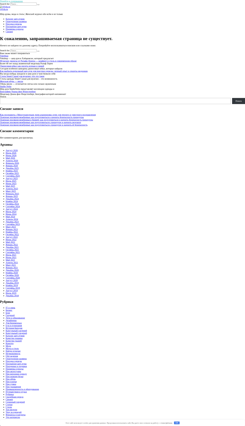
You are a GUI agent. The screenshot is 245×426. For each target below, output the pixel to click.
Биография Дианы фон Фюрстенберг (18, 91)
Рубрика (10, 394)
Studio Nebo (5, 86)
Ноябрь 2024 (12, 201)
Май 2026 (10, 158)
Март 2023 (11, 227)
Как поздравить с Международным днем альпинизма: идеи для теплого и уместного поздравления (48, 115)
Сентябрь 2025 (13, 176)
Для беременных (14, 323)
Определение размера (16, 21)
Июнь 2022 (11, 239)
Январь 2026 (12, 166)
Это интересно (13, 417)
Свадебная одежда (14, 397)
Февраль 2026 (12, 163)
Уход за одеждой (14, 412)
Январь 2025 (12, 196)
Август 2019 (12, 290)
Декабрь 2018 (12, 295)
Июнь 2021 (11, 257)
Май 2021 (10, 260)
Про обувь (11, 379)
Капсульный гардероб (16, 330)
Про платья (11, 381)
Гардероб (10, 315)
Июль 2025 (11, 181)
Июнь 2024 (11, 214)
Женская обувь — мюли (11, 81)
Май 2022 (10, 242)
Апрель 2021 (12, 262)
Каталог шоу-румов (15, 19)
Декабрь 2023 (12, 222)
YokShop (4, 56)
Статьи (9, 404)
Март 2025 (11, 191)
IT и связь (10, 308)
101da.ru (4, 9)
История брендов (14, 328)
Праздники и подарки (16, 366)
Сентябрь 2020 (13, 278)
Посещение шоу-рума (16, 26)
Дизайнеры (11, 320)
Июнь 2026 (11, 155)
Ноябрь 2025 (12, 171)
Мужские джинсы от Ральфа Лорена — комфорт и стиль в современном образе (38, 61)
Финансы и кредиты (16, 415)
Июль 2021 (11, 255)
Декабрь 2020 (12, 270)
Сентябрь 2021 (13, 252)
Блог (8, 313)
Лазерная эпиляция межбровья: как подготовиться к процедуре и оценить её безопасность (43, 125)
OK (177, 423)
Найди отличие (13, 351)
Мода (8, 346)
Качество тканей (14, 341)
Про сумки (11, 384)
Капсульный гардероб (16, 333)
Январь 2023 (12, 229)
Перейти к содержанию (11, 1)
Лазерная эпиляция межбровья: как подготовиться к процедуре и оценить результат (40, 122)
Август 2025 (12, 178)
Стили (9, 407)
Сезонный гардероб (15, 402)
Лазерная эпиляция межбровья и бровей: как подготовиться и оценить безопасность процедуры (46, 120)
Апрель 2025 (12, 188)
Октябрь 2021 (12, 250)
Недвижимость (13, 353)
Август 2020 (12, 280)
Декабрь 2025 (12, 168)
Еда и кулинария (14, 325)
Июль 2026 (11, 153)
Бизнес (9, 310)
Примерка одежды (15, 29)
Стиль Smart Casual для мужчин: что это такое (22, 76)
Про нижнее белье (14, 376)
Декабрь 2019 (12, 283)
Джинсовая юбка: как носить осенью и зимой (22, 66)
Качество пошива (14, 338)
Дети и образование (15, 318)
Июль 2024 (11, 211)
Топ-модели (11, 409)
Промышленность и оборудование (22, 389)
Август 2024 (12, 209)
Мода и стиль (12, 348)
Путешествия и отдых (16, 392)
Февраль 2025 (12, 194)
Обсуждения (12, 356)
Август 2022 (12, 237)
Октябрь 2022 (12, 234)
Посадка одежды (14, 24)
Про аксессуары (13, 371)
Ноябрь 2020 (12, 273)
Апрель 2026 (12, 160)
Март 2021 (11, 265)
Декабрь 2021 (12, 247)
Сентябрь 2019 (13, 288)
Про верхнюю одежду (16, 374)
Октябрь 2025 (12, 173)
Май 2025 (10, 186)
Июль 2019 (11, 293)
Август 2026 (12, 150)
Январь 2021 (12, 267)
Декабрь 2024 (12, 199)
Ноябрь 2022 (12, 232)
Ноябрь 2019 (12, 285)
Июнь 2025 (11, 183)
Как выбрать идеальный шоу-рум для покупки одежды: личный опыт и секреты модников (44, 71)
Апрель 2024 (12, 219)
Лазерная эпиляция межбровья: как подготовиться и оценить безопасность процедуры (42, 117)
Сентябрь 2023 (13, 224)
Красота (9, 343)
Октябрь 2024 (12, 204)
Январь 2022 (12, 245)
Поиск (3, 96)
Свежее (9, 31)
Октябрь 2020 (12, 275)
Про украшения (13, 387)
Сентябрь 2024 (13, 206)
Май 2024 (10, 216)
